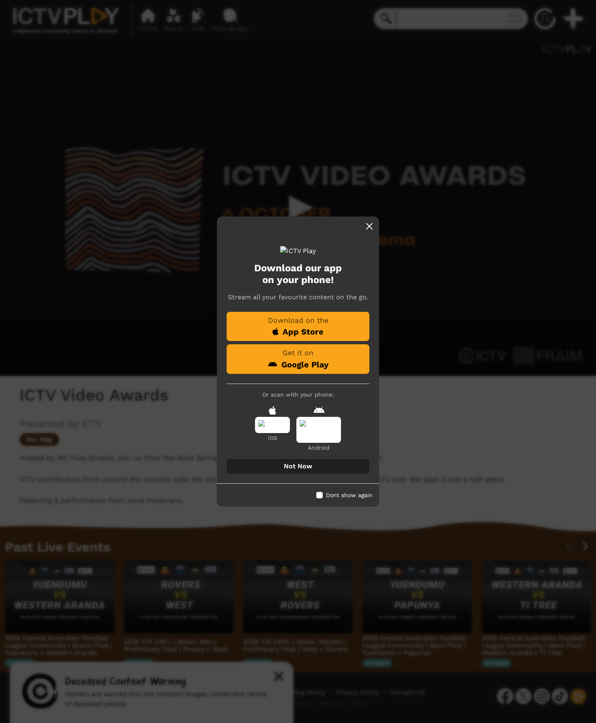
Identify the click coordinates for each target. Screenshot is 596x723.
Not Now (298, 466)
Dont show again (349, 495)
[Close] (369, 226)
